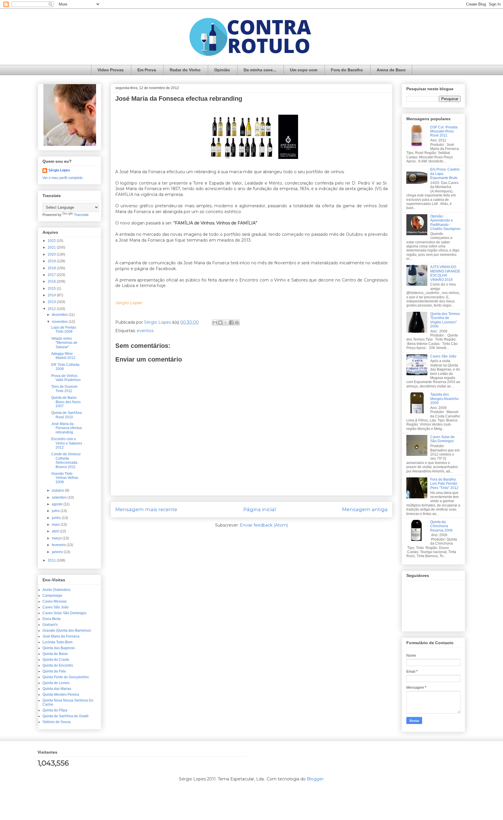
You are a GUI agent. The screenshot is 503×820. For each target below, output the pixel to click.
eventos (145, 330)
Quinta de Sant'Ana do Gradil (65, 716)
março (57, 538)
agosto (57, 504)
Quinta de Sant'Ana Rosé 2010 (66, 415)
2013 (52, 302)
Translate (81, 215)
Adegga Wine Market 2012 (63, 356)
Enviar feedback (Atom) (264, 525)
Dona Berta (51, 619)
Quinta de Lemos (56, 683)
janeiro (58, 552)
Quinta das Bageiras (58, 648)
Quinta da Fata (54, 671)
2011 (52, 560)
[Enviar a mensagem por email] (215, 322)
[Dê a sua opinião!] (220, 322)
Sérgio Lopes (59, 170)
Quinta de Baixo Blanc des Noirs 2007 (66, 402)
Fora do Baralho (347, 70)
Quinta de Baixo (55, 654)
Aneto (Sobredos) (56, 590)
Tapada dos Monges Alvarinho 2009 (444, 398)
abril (56, 531)
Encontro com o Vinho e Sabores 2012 (66, 443)
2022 (52, 241)
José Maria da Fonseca (60, 636)
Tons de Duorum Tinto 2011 (64, 389)
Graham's (50, 625)
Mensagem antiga (365, 509)
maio (56, 525)
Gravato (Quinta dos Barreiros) (66, 630)
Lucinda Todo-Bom (57, 642)
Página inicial (259, 509)
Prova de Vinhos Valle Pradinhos (66, 378)
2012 (52, 309)
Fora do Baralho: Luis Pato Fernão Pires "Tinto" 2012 (444, 483)
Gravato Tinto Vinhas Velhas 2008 (64, 478)
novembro (60, 322)
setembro (60, 497)
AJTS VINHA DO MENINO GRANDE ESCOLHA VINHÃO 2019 (445, 273)
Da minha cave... (260, 70)
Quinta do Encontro (57, 665)
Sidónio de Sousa (56, 722)
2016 (52, 281)
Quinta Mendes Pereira (60, 695)
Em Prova (146, 70)
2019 (52, 261)
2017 (52, 275)
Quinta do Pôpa (54, 710)
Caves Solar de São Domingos (442, 439)
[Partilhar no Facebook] (231, 322)
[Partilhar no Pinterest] (237, 322)
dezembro (60, 315)
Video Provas (111, 70)
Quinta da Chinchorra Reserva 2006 (441, 526)
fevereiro (59, 545)
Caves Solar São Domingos (64, 613)
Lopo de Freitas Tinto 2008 (63, 329)
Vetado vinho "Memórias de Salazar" (64, 342)
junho (57, 518)
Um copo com (303, 70)
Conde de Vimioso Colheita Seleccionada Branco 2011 (66, 460)
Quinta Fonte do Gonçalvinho (65, 677)
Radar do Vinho (185, 70)
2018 (52, 268)
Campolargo (52, 596)
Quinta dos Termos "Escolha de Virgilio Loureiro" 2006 (445, 320)
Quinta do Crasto (55, 660)
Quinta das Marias (56, 689)
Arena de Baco (391, 70)
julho (56, 511)
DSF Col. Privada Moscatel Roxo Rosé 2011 (444, 131)
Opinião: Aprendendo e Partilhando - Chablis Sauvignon (445, 222)
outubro (58, 490)
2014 (52, 295)
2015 (52, 288)
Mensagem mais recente (146, 509)
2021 (52, 247)
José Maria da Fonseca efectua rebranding (66, 428)
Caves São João (55, 607)
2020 (52, 254)
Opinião (222, 70)
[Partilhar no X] (226, 322)
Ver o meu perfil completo (62, 178)
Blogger (315, 779)
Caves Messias (54, 601)
